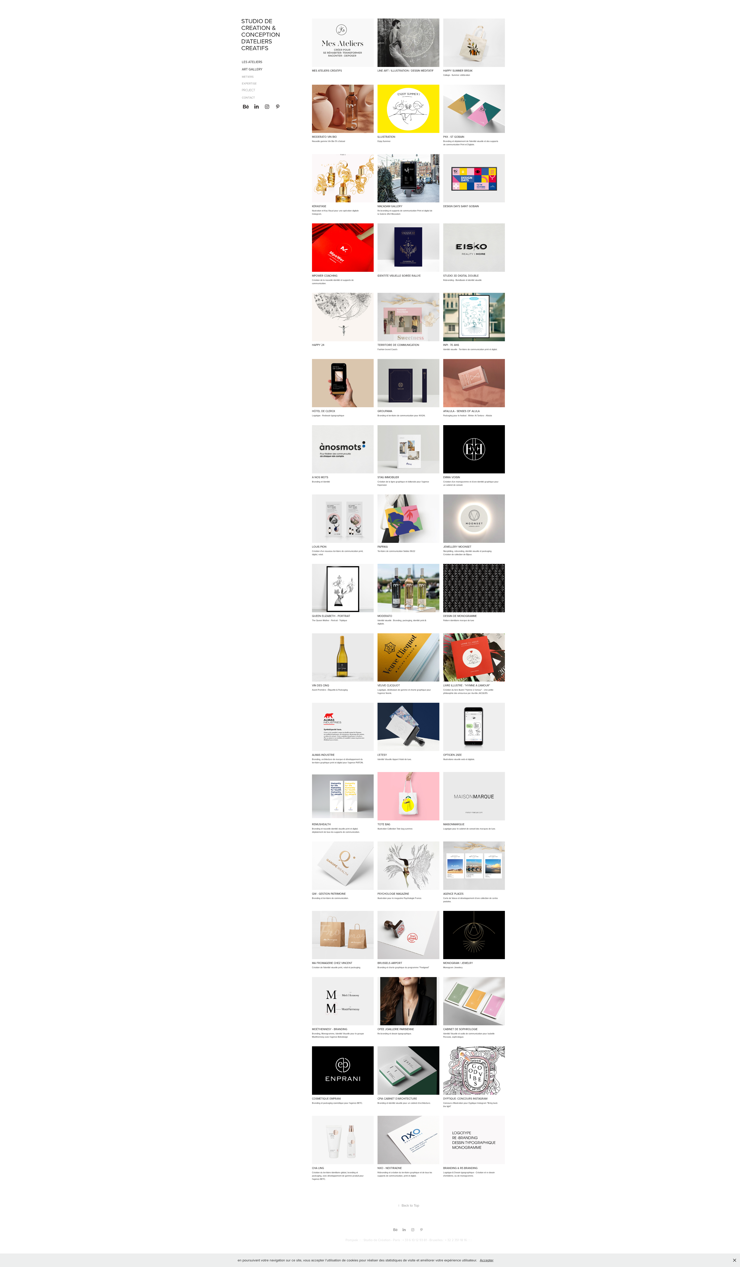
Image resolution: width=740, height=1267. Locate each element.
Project (248, 90)
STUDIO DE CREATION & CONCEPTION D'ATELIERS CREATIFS (261, 34)
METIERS (248, 77)
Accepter (487, 1260)
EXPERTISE (249, 83)
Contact (248, 97)
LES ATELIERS (252, 62)
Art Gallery (252, 69)
